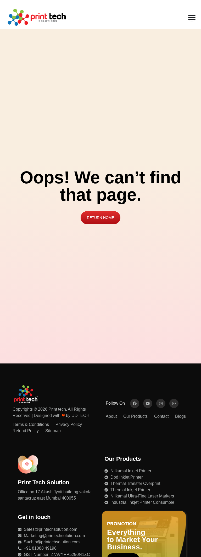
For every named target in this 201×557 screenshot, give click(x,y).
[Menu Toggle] (192, 17)
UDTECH (80, 415)
